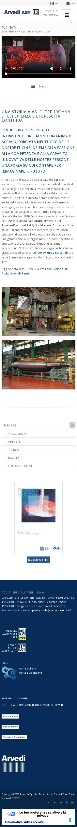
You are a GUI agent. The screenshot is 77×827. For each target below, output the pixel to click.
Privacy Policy (10, 716)
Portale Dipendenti (30, 672)
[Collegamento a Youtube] (61, 802)
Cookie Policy (10, 726)
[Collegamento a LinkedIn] (72, 802)
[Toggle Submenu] (72, 425)
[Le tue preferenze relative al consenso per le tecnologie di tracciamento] (70, 820)
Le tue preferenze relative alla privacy (42, 814)
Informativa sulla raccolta (24, 822)
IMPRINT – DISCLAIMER (15, 698)
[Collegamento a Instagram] (66, 802)
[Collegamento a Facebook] (49, 802)
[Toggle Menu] (67, 15)
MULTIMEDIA (51, 14)
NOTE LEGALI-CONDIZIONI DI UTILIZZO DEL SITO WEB (32, 705)
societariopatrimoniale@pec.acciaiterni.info (46, 610)
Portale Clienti (27, 668)
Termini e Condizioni (14, 737)
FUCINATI (9, 27)
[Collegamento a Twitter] (55, 802)
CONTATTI (52, 10)
